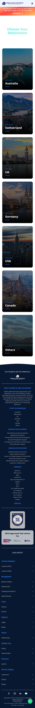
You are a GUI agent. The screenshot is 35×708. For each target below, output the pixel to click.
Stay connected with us (17, 479)
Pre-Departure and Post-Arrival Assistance (17, 442)
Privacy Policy (17, 701)
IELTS (17, 484)
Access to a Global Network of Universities (17, 456)
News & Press (17, 497)
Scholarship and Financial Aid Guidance (17, 437)
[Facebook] (9, 693)
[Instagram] (14, 693)
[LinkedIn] (20, 693)
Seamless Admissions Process (17, 452)
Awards (17, 482)
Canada (17, 423)
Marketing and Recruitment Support (17, 461)
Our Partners (17, 490)
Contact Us (17, 477)
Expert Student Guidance (17, 454)
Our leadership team (17, 488)
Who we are (17, 473)
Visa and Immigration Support (17, 440)
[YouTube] (26, 693)
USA (17, 421)
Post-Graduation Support (17, 444)
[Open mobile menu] (32, 3)
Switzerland (17, 414)
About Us (17, 471)
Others (17, 425)
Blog (17, 475)
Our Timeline (17, 495)
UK (17, 416)
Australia (17, 412)
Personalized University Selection (17, 433)
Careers (17, 499)
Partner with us (17, 493)
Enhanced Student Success (17, 458)
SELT (17, 486)
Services (17, 503)
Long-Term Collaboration (17, 463)
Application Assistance (17, 435)
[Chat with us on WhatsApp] (30, 701)
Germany (17, 419)
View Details (16, 13)
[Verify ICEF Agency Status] (17, 519)
